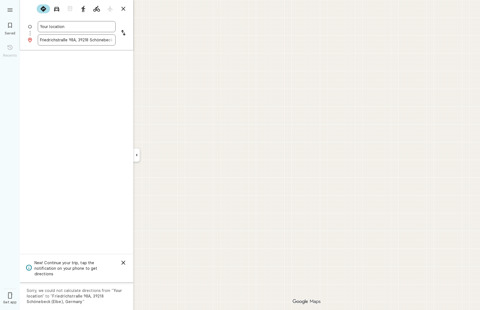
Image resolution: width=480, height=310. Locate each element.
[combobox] (76, 26)
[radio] (43, 8)
